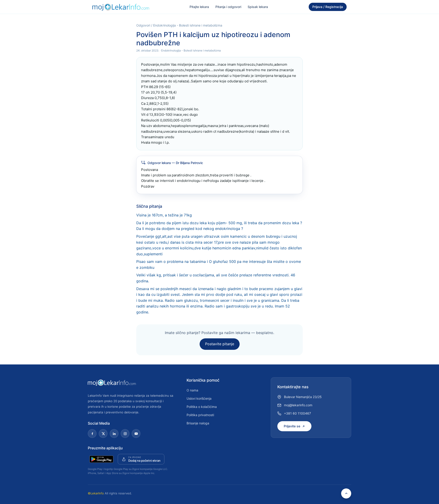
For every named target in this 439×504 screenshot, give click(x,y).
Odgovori (143, 25)
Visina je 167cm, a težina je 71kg (164, 215)
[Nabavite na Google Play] (101, 459)
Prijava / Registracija (327, 7)
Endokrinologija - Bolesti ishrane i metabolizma (187, 25)
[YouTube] (136, 433)
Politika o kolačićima (202, 407)
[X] (103, 433)
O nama (192, 390)
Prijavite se (292, 426)
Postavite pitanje (219, 344)
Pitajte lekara (199, 7)
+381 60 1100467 (297, 413)
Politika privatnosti (200, 415)
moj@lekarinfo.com (298, 405)
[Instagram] (125, 433)
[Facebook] (92, 433)
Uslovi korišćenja (199, 398)
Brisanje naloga (198, 423)
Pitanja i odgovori (228, 7)
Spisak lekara (258, 7)
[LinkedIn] (114, 433)
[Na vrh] (346, 493)
